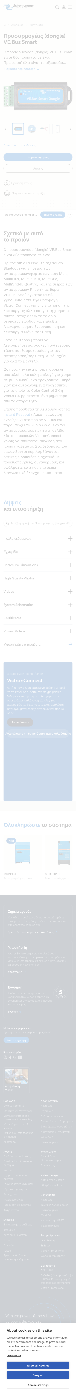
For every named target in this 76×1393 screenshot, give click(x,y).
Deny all (38, 1375)
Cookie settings (38, 1385)
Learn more (14, 1355)
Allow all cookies (38, 1365)
